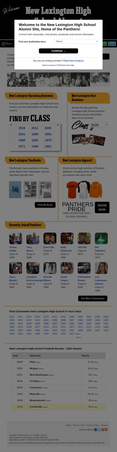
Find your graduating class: (32, 41)
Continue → (58, 50)
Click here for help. (66, 65)
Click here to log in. (73, 60)
